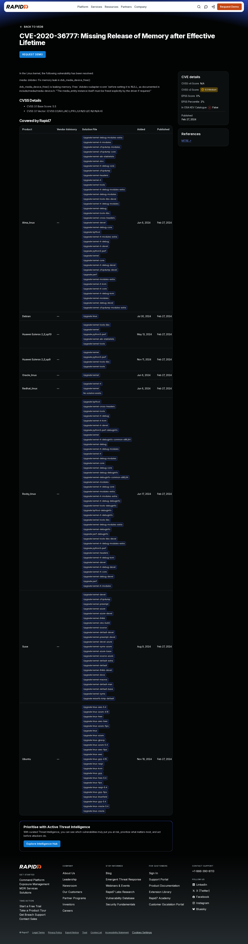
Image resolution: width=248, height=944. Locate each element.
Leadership (70, 879)
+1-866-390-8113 (203, 871)
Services (96, 6)
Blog (109, 873)
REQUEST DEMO (32, 54)
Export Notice (72, 932)
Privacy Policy (55, 932)
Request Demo (229, 6)
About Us (69, 873)
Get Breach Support (32, 914)
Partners (126, 6)
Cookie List (96, 932)
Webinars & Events (118, 885)
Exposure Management (34, 884)
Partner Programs (74, 898)
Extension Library (160, 892)
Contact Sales (28, 919)
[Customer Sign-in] (213, 7)
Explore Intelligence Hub (42, 843)
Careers (68, 910)
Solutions (25, 892)
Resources (111, 6)
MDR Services (28, 888)
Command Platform (31, 880)
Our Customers (72, 892)
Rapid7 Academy (160, 898)
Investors (69, 904)
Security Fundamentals (120, 904)
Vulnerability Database (120, 898)
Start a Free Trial (30, 906)
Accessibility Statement (117, 932)
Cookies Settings (142, 932)
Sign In (153, 873)
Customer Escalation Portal (166, 904)
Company (140, 6)
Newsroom (70, 885)
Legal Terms (38, 932)
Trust (84, 932)
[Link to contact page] (206, 7)
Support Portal (158, 879)
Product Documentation (164, 885)
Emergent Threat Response (123, 879)
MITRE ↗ (186, 140)
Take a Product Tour (32, 910)
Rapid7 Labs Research (120, 892)
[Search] (199, 7)
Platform (82, 6)
